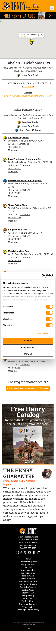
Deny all (28, 354)
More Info (13, 150)
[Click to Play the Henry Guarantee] (47, 474)
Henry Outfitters (28, 564)
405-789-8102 (14, 147)
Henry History (28, 595)
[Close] (42, 35)
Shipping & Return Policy (28, 609)
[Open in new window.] (17, 553)
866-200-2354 (30, 545)
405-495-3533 (14, 217)
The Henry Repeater (28, 561)
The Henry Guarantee (28, 604)
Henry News (28, 598)
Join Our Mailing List (28, 584)
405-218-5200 (14, 168)
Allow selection (28, 347)
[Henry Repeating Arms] (21, 6)
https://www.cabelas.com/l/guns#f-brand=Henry (28, 95)
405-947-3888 (14, 193)
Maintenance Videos (28, 581)
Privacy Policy (28, 607)
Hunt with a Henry (28, 573)
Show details (42, 333)
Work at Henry (28, 601)
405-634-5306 (14, 260)
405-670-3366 (14, 239)
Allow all (28, 340)
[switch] (49, 313)
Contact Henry (28, 567)
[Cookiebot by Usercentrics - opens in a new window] (41, 276)
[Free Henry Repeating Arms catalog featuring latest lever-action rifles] (28, 15)
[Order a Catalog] (28, 434)
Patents (28, 559)
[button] (50, 8)
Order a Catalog (28, 570)
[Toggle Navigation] (52, 8)
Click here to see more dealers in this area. (28, 388)
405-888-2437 (14, 367)
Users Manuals (28, 578)
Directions (23, 37)
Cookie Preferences (28, 587)
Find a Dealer (28, 576)
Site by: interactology (28, 624)
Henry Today (28, 593)
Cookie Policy (28, 590)
